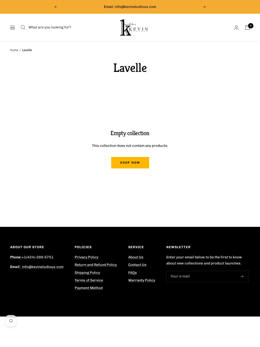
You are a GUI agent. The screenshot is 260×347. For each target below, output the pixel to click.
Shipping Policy (87, 273)
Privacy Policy (86, 257)
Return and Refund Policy (96, 265)
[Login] (236, 27)
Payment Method (89, 288)
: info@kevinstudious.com (41, 267)
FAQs (132, 273)
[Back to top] (238, 316)
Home (14, 50)
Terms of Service (89, 280)
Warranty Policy (141, 280)
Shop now (130, 162)
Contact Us (137, 265)
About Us (135, 257)
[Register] (242, 276)
